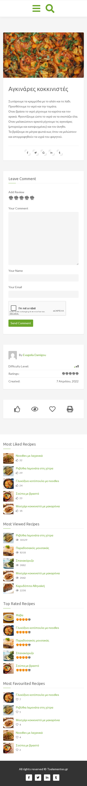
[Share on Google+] (43, 152)
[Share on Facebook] (27, 152)
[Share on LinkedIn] (51, 152)
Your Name (15, 270)
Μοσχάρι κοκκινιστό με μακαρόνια (38, 506)
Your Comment (18, 208)
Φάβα (19, 615)
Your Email (15, 287)
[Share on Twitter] (35, 152)
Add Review (16, 192)
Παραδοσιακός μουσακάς (32, 548)
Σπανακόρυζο (25, 560)
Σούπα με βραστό (27, 493)
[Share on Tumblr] (59, 152)
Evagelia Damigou (34, 355)
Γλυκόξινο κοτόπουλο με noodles (37, 481)
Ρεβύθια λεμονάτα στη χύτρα (34, 468)
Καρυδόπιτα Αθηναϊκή (30, 586)
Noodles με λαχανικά (29, 455)
